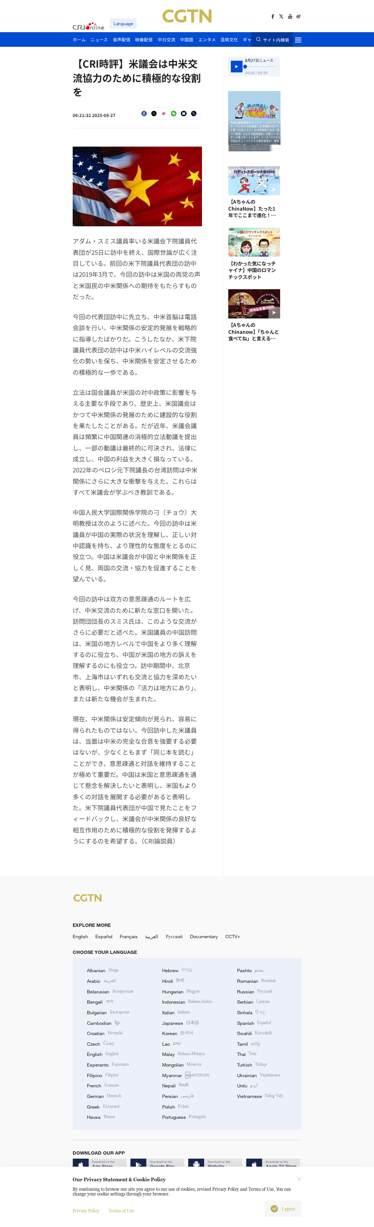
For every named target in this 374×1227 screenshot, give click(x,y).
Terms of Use (121, 1210)
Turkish (252, 1065)
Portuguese (184, 1117)
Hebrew (177, 970)
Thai (246, 1054)
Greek (103, 1107)
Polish (175, 1107)
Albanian (102, 970)
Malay (183, 1054)
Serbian (253, 1002)
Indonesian (187, 1002)
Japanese (180, 1023)
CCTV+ (232, 936)
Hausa (100, 1117)
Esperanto (108, 1065)
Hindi (173, 981)
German (104, 1096)
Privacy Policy (86, 1210)
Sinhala (251, 1012)
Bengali (99, 1002)
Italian (176, 1012)
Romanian (256, 981)
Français (129, 936)
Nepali (175, 1085)
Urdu (247, 1085)
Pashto (250, 970)
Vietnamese (260, 1096)
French (103, 1085)
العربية (151, 936)
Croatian (104, 1033)
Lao (171, 1044)
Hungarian (181, 991)
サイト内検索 (276, 39)
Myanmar (185, 1075)
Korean (177, 1033)
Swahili (254, 1033)
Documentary (204, 936)
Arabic (101, 981)
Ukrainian (258, 1075)
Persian (178, 1096)
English (80, 936)
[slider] (245, 66)
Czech (100, 1044)
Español (103, 936)
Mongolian (181, 1065)
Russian (254, 991)
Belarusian (110, 991)
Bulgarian (108, 1012)
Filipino (102, 1075)
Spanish (254, 1023)
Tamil (248, 1044)
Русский (174, 936)
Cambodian (103, 1023)
